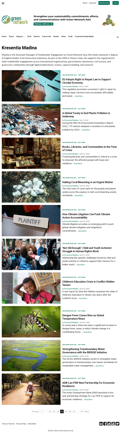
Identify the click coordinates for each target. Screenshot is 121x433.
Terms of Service (8, 424)
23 (58, 411)
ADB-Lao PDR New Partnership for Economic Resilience (31, 389)
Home (4, 36)
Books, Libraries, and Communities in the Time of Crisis (31, 153)
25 (66, 411)
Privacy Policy (21, 424)
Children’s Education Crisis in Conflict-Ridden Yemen (31, 288)
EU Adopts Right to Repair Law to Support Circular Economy (31, 85)
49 (82, 411)
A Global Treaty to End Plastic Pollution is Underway (31, 119)
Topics (11, 36)
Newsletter (32, 424)
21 (50, 411)
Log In (115, 3)
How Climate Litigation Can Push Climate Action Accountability (31, 220)
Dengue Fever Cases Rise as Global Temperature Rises (31, 321)
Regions (19, 36)
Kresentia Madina (71, 86)
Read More (79, 96)
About (85, 3)
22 (54, 411)
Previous (35, 411)
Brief (29, 36)
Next (87, 411)
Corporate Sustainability (84, 36)
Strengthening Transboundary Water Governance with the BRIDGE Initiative (31, 355)
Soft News (81, 75)
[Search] (117, 37)
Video (63, 36)
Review (56, 36)
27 (74, 411)
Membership (104, 3)
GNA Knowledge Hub (69, 75)
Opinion (37, 36)
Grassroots (46, 36)
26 (70, 411)
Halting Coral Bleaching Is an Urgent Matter (31, 187)
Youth (70, 36)
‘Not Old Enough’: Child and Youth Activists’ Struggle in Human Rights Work (31, 254)
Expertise (92, 3)
